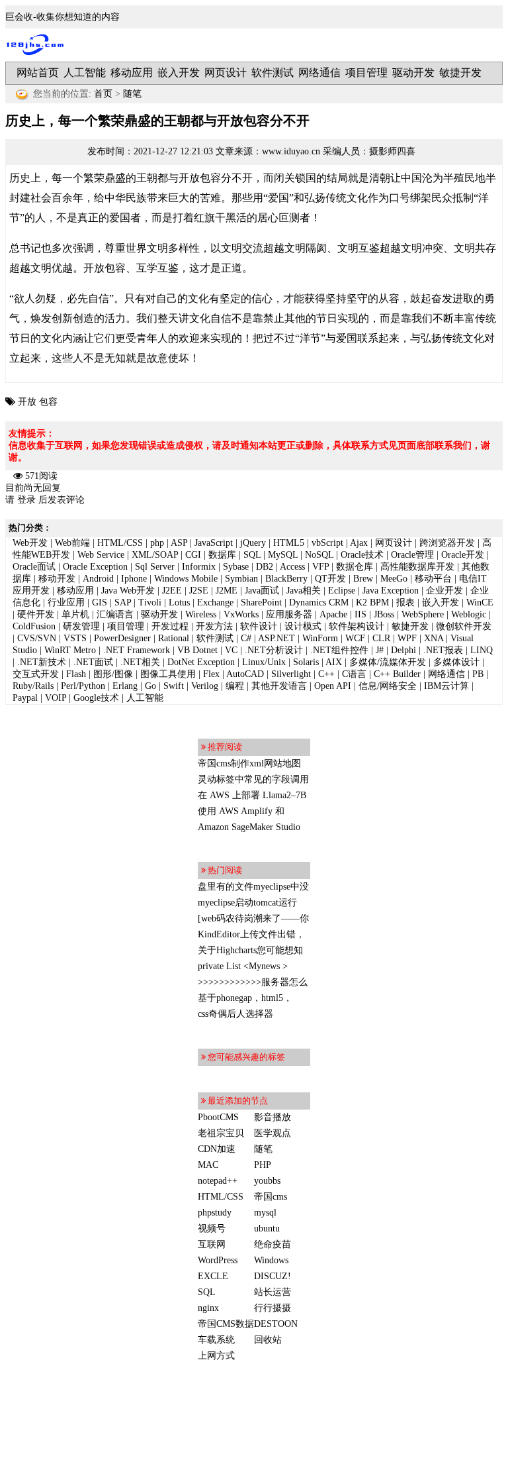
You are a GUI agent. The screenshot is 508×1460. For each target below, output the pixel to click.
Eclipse (341, 591)
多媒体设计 (456, 662)
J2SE (198, 591)
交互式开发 (36, 674)
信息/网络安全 (388, 686)
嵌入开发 (178, 72)
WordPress (217, 1260)
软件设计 (258, 626)
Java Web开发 (128, 591)
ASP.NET (276, 638)
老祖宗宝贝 (221, 1133)
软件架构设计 (356, 626)
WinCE (479, 602)
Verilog (204, 686)
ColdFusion (34, 626)
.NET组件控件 (339, 650)
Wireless (200, 614)
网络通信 (319, 72)
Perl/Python (83, 686)
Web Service (100, 555)
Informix (199, 567)
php (157, 543)
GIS (99, 602)
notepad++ (217, 1181)
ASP (179, 543)
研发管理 (81, 626)
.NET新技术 (41, 662)
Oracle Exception (95, 567)
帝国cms (270, 1197)
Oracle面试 (34, 567)
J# (380, 650)
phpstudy (215, 1213)
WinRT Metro (70, 650)
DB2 (264, 567)
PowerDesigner (122, 638)
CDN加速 (216, 1149)
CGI (193, 555)
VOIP (55, 698)
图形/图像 (113, 674)
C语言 (354, 674)
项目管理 (366, 72)
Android (98, 579)
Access (292, 567)
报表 (405, 602)
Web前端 (72, 543)
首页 (103, 94)
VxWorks (241, 614)
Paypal (25, 698)
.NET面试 (93, 662)
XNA (433, 638)
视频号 (212, 1228)
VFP (320, 567)
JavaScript (213, 543)
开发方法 (214, 626)
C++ (326, 674)
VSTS (75, 638)
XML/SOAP (155, 555)
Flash (76, 674)
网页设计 (225, 72)
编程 (235, 686)
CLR (381, 638)
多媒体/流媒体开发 (387, 662)
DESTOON (276, 1324)
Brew (363, 579)
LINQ (481, 650)
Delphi (403, 650)
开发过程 (170, 626)
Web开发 (30, 543)
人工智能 (85, 72)
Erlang (125, 686)
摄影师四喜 (392, 151)
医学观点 (272, 1133)
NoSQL (319, 555)
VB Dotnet (197, 650)
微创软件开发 (463, 626)
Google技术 (96, 698)
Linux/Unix (264, 662)
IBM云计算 (446, 686)
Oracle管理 (412, 555)
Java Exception (390, 591)
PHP (262, 1165)
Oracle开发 (462, 555)
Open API (332, 686)
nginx (208, 1308)
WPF (407, 638)
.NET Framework (136, 650)
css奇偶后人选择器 (235, 1014)
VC (231, 650)
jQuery (253, 543)
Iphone (134, 579)
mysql (265, 1213)
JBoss (384, 614)
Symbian (241, 579)
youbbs (267, 1181)
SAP (122, 602)
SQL (252, 555)
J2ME (226, 591)
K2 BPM (372, 602)
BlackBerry (286, 579)
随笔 (132, 94)
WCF (355, 638)
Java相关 (303, 591)
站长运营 (272, 1292)
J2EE (172, 591)
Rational (173, 638)
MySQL (283, 555)
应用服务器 (289, 614)
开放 (27, 402)
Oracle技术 (362, 555)
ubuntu (267, 1228)
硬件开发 (35, 614)
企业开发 (444, 591)
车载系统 (216, 1340)
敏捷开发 (460, 72)
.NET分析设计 (274, 650)
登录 (26, 500)
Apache (333, 614)
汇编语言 (115, 614)
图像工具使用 (168, 674)
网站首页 (38, 72)
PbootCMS (218, 1117)
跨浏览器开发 (447, 543)
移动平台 (433, 579)
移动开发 (56, 579)
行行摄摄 (272, 1308)
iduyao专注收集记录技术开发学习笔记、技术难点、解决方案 (38, 45)
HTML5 (288, 543)
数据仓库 (354, 567)
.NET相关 (140, 662)
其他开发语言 (279, 686)
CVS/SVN (36, 638)
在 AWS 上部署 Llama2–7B (252, 795)
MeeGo (393, 579)
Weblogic (468, 614)
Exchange (215, 602)
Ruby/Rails (33, 686)
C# (246, 638)
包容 (48, 402)
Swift (173, 686)
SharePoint (261, 602)
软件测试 (272, 72)
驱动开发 (413, 72)
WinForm (320, 638)
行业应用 (66, 602)
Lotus (179, 602)
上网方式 (216, 1356)
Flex (211, 674)
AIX (333, 662)
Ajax (359, 543)
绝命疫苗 (272, 1244)
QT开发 (330, 579)
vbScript (327, 543)
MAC (208, 1165)
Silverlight (291, 674)
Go (150, 686)
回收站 (268, 1340)
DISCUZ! (272, 1276)
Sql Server (155, 567)
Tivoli (149, 602)
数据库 (222, 555)
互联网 (212, 1244)
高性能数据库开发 (417, 567)
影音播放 (272, 1117)
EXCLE (213, 1276)
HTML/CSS (120, 543)
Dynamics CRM (319, 602)
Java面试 (262, 591)
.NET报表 (443, 650)
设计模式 (302, 626)
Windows (271, 1260)
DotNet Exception (201, 662)
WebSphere (423, 614)
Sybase (236, 567)
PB (478, 674)
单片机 (75, 614)
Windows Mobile (186, 579)
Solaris (306, 662)
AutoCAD (245, 674)
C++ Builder (397, 674)
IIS (360, 614)
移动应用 (131, 72)
